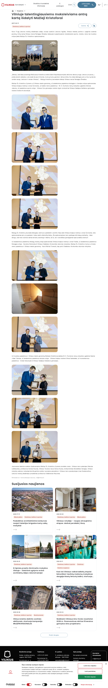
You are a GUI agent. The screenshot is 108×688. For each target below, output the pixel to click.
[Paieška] (74, 5)
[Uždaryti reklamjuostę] (106, 663)
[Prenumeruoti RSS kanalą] (94, 26)
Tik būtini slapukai (90, 677)
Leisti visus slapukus (90, 665)
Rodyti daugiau (54, 635)
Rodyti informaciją (86, 684)
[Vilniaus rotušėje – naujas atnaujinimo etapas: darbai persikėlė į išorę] (76, 529)
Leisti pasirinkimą (90, 671)
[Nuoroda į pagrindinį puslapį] (13, 11)
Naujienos (20, 11)
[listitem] (32, 523)
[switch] (44, 684)
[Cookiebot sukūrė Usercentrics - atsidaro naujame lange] (10, 684)
